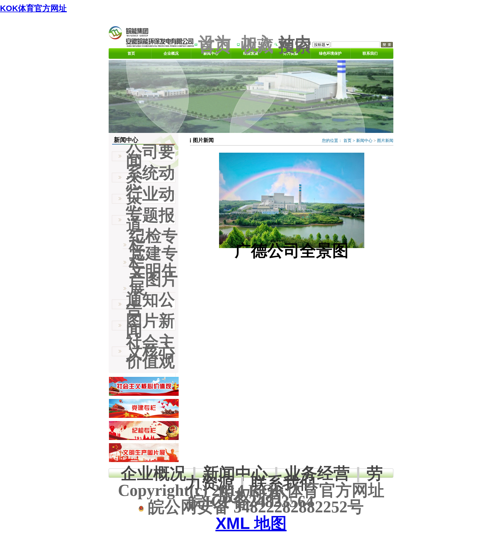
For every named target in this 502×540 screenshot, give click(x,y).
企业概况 (171, 53)
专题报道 (150, 219)
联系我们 (370, 53)
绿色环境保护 (330, 53)
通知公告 (150, 304)
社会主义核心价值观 (150, 351)
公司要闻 (150, 156)
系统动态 (150, 177)
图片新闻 (385, 140)
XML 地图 (251, 523)
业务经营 (317, 473)
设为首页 (214, 44)
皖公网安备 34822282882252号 (254, 507)
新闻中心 (364, 140)
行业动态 (150, 198)
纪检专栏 (153, 240)
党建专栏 (153, 257)
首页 (131, 53)
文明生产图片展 (153, 279)
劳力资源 (290, 53)
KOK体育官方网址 (33, 8)
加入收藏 (257, 44)
